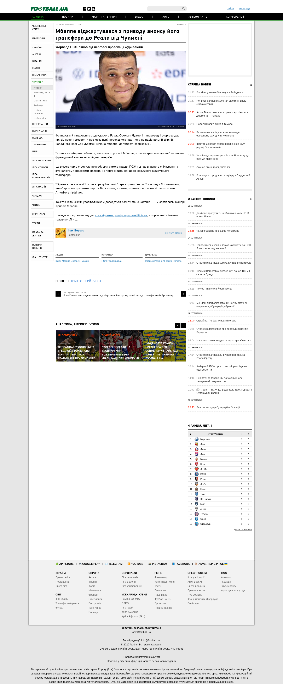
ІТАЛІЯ (36, 68)
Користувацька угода (233, 590)
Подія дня (193, 603)
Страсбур (205, 524)
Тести (158, 586)
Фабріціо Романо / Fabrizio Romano (163, 261)
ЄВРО (125, 603)
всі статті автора (173, 233)
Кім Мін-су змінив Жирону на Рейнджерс (220, 92)
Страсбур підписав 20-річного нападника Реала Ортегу (220, 356)
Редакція (226, 581)
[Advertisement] (220, 49)
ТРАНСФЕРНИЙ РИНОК (86, 281)
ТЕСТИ (36, 223)
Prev (58, 294)
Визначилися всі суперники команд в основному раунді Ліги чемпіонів (217, 134)
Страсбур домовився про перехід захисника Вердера (222, 330)
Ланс (203, 444)
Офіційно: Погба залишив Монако (216, 320)
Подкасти (160, 590)
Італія (91, 586)
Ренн (203, 479)
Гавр (202, 504)
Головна (37, 17)
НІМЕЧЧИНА (39, 75)
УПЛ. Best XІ (194, 581)
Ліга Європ (128, 581)
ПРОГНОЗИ (38, 38)
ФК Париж (205, 499)
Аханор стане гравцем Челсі (213, 167)
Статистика (40, 101)
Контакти (226, 577)
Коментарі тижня (165, 581)
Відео (139, 17)
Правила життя (196, 590)
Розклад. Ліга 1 (42, 94)
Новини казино (163, 607)
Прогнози (160, 603)
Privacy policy (228, 586)
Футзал (60, 607)
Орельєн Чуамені (80, 261)
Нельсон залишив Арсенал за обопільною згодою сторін (221, 102)
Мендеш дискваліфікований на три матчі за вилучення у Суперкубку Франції (222, 305)
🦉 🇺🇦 (211, 564)
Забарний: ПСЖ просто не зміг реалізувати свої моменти (222, 368)
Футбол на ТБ (198, 17)
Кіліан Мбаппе (63, 261)
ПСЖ (104, 261)
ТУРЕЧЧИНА (39, 145)
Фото (165, 17)
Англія (92, 577)
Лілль (203, 449)
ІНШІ (35, 151)
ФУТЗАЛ (37, 196)
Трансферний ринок (67, 603)
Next (183, 294)
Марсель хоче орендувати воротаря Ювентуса (224, 340)
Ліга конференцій (132, 586)
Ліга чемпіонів (130, 577)
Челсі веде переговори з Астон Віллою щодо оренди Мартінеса (222, 157)
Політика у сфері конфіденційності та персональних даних (141, 661)
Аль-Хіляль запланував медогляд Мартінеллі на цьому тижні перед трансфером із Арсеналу (118, 295)
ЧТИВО (36, 205)
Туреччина (94, 607)
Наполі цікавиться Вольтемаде (214, 124)
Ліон (202, 454)
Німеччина (94, 590)
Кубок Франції (38, 112)
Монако (204, 459)
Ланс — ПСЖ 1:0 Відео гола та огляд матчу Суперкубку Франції (224, 391)
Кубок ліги (40, 118)
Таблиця (39, 105)
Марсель (205, 439)
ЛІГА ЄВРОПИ (40, 167)
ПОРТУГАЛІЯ (39, 131)
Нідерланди (95, 599)
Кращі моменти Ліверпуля (202, 599)
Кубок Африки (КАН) (133, 616)
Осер (203, 519)
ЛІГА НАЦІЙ (39, 187)
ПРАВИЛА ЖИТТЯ (38, 234)
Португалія (95, 603)
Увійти (230, 8)
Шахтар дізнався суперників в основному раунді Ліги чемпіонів (220, 145)
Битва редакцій (196, 586)
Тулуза (204, 514)
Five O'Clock (194, 594)
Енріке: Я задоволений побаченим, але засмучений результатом (219, 380)
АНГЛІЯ (36, 54)
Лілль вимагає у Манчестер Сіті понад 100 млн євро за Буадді (223, 273)
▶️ (135, 564)
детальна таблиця (243, 529)
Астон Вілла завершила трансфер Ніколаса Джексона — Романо (222, 114)
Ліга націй (127, 607)
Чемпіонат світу (131, 599)
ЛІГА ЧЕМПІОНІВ (42, 160)
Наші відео (161, 594)
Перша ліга (62, 581)
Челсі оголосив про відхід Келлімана (217, 230)
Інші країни (62, 599)
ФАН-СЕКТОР (40, 257)
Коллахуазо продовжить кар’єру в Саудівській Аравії (223, 177)
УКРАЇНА (37, 47)
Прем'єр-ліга (63, 577)
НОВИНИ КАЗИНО (37, 247)
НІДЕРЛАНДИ (40, 124)
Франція (93, 594)
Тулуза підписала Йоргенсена (214, 288)
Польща (93, 612)
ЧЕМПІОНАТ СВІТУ (39, 28)
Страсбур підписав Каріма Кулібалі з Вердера (223, 262)
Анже (203, 509)
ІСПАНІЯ (37, 61)
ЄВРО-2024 (38, 214)
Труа (202, 494)
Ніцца (203, 489)
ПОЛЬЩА (37, 138)
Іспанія (92, 581)
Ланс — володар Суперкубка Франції (218, 407)
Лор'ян (203, 484)
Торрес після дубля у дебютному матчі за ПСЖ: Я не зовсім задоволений (224, 247)
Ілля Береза (76, 230)
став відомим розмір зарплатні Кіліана (121, 215)
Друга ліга (61, 586)
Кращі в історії (195, 577)
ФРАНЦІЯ (37, 82)
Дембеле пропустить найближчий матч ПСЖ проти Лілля (222, 215)
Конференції (235, 17)
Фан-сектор (161, 577)
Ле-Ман (204, 469)
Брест (203, 464)
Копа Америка (130, 612)
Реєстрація (244, 8)
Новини (67, 17)
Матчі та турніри (104, 17)
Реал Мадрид (114, 261)
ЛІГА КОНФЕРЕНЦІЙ (41, 176)
